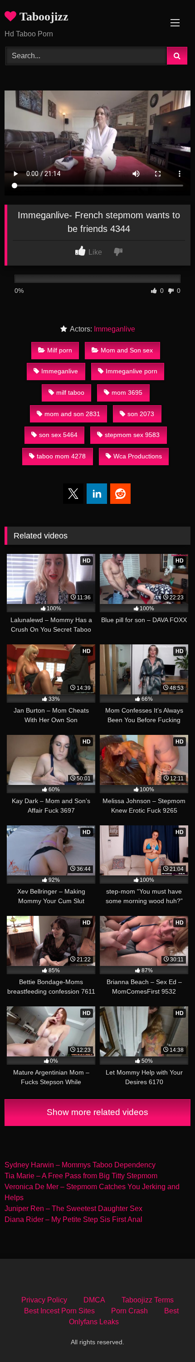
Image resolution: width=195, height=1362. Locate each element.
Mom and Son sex (127, 350)
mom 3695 (127, 392)
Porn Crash (129, 1311)
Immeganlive (114, 329)
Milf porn (59, 350)
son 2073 (140, 413)
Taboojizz (42, 16)
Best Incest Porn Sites (59, 1311)
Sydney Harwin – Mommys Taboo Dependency (80, 1165)
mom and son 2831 (72, 413)
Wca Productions (137, 456)
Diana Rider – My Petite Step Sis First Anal (73, 1219)
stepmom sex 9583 (132, 434)
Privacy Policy (44, 1300)
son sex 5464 (58, 434)
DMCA (94, 1300)
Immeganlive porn (131, 371)
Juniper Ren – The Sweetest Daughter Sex (73, 1208)
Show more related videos (97, 1112)
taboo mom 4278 (61, 456)
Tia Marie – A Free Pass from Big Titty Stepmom (81, 1176)
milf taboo (70, 392)
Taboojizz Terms (148, 1300)
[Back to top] (167, 1335)
